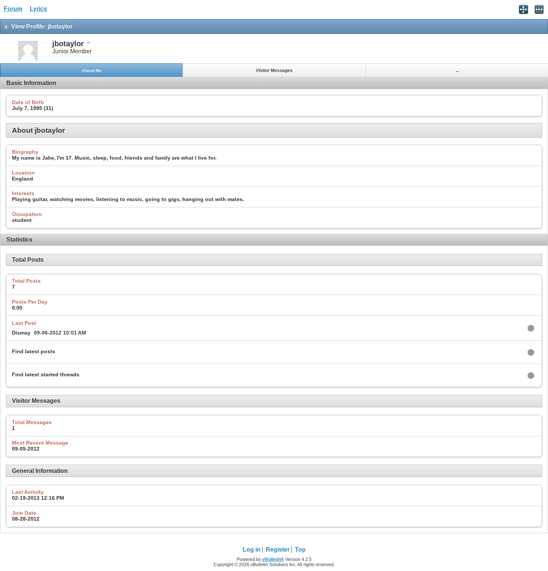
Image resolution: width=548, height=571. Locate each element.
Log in (252, 549)
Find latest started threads (45, 374)
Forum (13, 9)
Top (300, 549)
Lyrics (38, 9)
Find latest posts (33, 351)
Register (278, 549)
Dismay (21, 333)
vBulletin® (273, 559)
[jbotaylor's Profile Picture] (28, 60)
